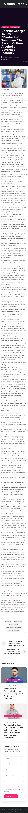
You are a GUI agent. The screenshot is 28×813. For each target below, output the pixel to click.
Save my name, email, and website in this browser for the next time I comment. (13, 789)
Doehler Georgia (17, 98)
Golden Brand (15, 27)
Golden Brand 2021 (13, 624)
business (13, 437)
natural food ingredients (14, 630)
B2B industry (8, 621)
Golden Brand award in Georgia (13, 627)
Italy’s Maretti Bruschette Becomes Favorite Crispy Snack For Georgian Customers (13, 694)
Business (5, 27)
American (12, 600)
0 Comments (5, 59)
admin (17, 57)
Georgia (12, 95)
